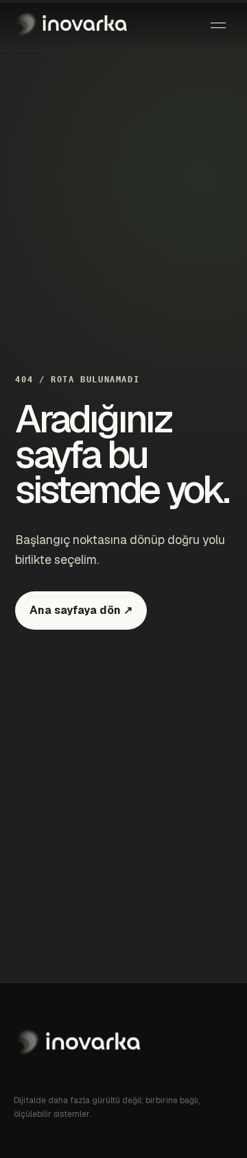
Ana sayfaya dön (81, 610)
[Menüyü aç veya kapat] (218, 25)
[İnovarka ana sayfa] (72, 25)
